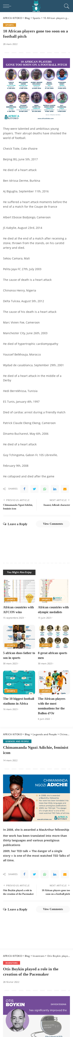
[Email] (65, 489)
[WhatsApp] (45, 489)
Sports (9, 25)
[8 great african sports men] (54, 637)
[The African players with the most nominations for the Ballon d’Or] (54, 683)
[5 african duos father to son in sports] (19, 637)
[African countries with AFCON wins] (19, 591)
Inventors (11, 962)
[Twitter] (34, 489)
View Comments (53, 523)
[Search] (66, 6)
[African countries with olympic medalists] (54, 591)
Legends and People (17, 741)
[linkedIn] (55, 489)
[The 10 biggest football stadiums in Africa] (19, 683)
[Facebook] (24, 489)
